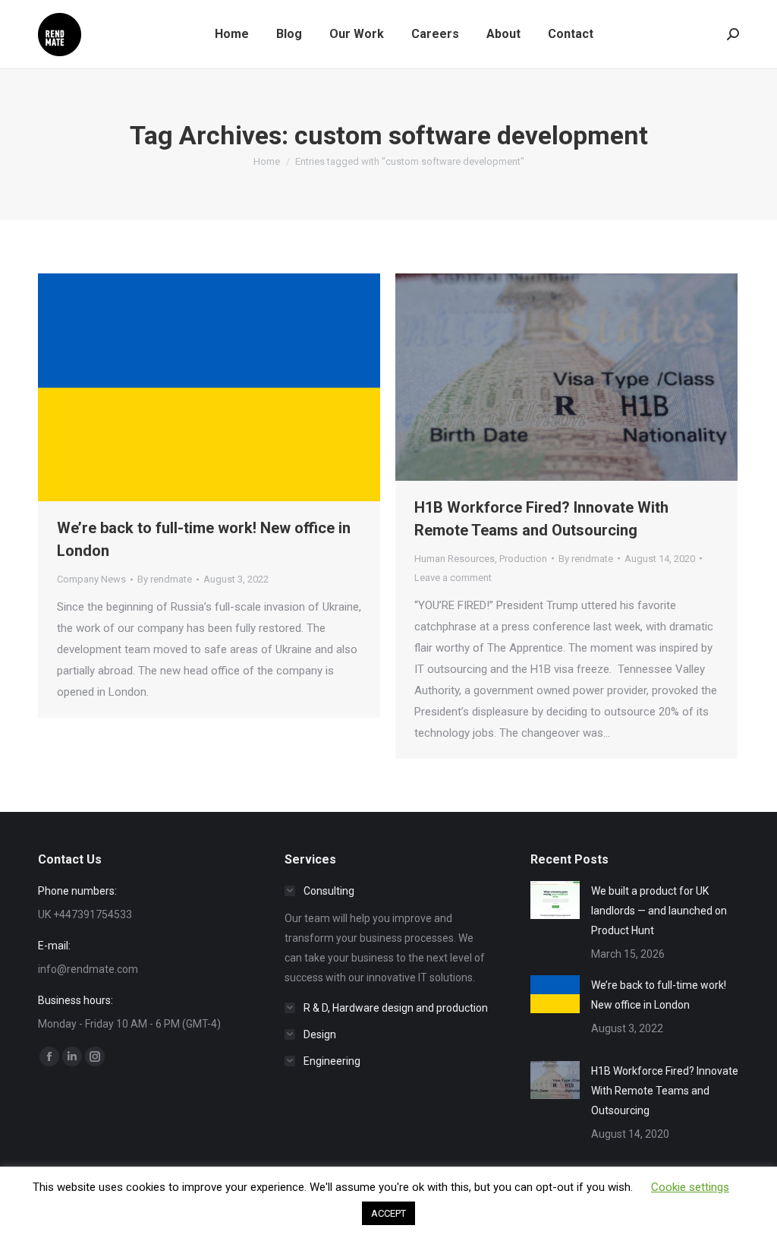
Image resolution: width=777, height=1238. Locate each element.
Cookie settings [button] (690, 1187)
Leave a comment (453, 577)
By (164, 579)
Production (523, 558)
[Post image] (555, 900)
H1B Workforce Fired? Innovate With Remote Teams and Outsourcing (664, 1090)
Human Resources (454, 558)
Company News (91, 579)
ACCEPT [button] (388, 1213)
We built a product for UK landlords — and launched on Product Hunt (659, 910)
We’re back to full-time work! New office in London (658, 995)
